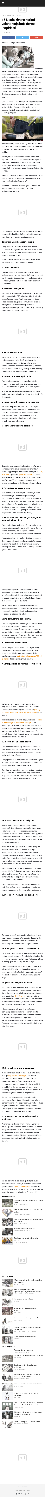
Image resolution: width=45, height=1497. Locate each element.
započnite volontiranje (21, 1186)
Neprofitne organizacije (8, 15)
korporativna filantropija (17, 1076)
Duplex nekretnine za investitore (25, 1337)
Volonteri (19, 15)
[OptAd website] (35, 140)
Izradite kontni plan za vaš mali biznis (27, 1422)
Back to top (22, 1487)
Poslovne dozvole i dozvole (23, 1350)
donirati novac (20, 996)
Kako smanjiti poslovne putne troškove (27, 1318)
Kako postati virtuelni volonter (24, 1228)
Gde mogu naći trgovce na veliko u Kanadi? (28, 1355)
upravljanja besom (25, 475)
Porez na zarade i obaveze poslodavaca (28, 1384)
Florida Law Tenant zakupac (23, 1299)
